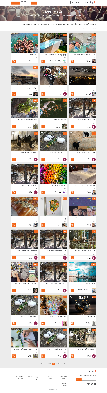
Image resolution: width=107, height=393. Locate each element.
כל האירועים (20, 378)
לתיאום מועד (72, 61)
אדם (30, 125)
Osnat (29, 93)
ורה (59, 224)
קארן (88, 224)
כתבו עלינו (50, 374)
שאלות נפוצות (64, 374)
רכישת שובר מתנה (76, 2)
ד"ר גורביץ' (87, 191)
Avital (30, 60)
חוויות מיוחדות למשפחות (17, 373)
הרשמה (34, 3)
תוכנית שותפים (63, 381)
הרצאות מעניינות (34, 373)
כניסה (40, 3)
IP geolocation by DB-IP (53, 389)
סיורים (36, 379)
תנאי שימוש (64, 378)
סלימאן (87, 322)
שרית (30, 224)
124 (51, 364)
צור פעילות (15, 3)
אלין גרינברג (57, 191)
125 (49, 364)
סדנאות (36, 381)
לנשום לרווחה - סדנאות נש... (54, 60)
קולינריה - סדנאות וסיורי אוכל (33, 377)
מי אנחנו (50, 373)
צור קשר (50, 378)
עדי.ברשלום (57, 322)
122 (57, 364)
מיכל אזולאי (87, 60)
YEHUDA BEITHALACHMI (83, 289)
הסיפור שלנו (49, 376)
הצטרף (78, 379)
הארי (59, 125)
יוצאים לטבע (20, 374)
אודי (88, 93)
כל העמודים (64, 385)
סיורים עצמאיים (19, 380)
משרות (50, 380)
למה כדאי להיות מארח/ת (61, 373)
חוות (59, 93)
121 (59, 364)
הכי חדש (36, 374)
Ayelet (29, 289)
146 (41, 364)
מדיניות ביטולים (63, 376)
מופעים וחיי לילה (19, 376)
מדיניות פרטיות (63, 380)
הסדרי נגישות (64, 383)
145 (43, 364)
